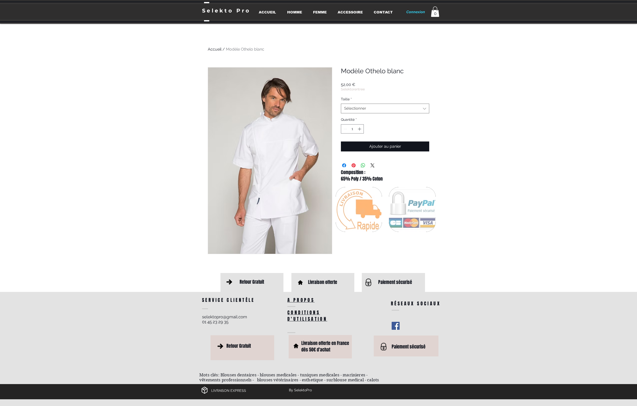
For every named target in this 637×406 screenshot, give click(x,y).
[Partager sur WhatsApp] (363, 165)
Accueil (214, 49)
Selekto (219, 10)
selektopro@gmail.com (224, 316)
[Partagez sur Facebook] (344, 165)
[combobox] (385, 108)
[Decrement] (345, 129)
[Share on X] (372, 165)
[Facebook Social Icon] (396, 326)
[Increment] (360, 129)
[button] (435, 11)
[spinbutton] (352, 129)
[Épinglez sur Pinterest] (354, 165)
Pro (243, 10)
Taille (346, 99)
